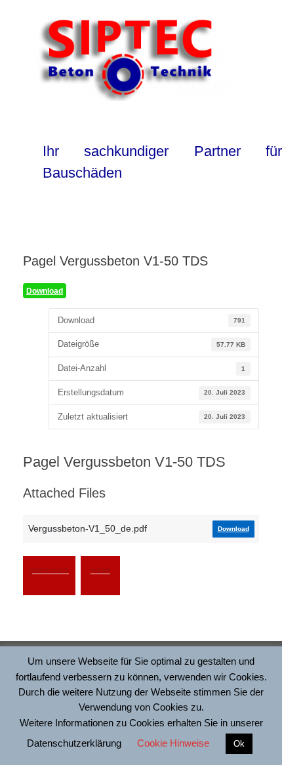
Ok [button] (239, 744)
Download (44, 291)
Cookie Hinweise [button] (173, 743)
